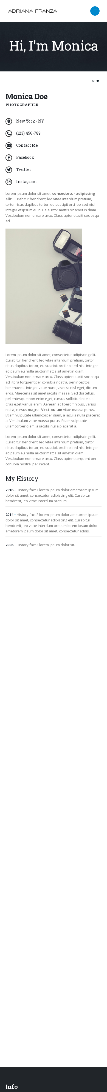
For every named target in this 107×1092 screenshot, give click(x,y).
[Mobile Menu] (95, 11)
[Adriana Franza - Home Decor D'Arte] (32, 10)
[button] (93, 80)
